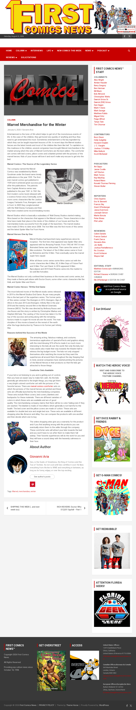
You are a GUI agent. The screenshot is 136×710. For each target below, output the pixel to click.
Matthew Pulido (100, 113)
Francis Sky (99, 204)
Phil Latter (98, 221)
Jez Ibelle (98, 245)
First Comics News (28, 705)
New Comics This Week (69, 50)
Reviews (10, 57)
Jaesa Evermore (101, 210)
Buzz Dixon (99, 137)
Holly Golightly (100, 140)
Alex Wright (99, 80)
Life (49, 50)
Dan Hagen (98, 105)
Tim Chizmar (99, 124)
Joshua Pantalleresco (103, 248)
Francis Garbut (100, 236)
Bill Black (98, 91)
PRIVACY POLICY (46, 705)
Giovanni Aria (27, 130)
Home (9, 50)
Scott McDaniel (100, 154)
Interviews (37, 50)
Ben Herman (99, 88)
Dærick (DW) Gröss (102, 102)
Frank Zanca (99, 239)
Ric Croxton (99, 250)
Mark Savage (99, 110)
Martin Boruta (100, 215)
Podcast (102, 50)
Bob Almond (99, 94)
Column (20, 50)
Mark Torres (99, 175)
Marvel (15, 491)
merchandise (24, 491)
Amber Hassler (100, 83)
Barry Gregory (100, 85)
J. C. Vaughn (99, 145)
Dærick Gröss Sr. (101, 99)
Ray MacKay (99, 178)
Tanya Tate (99, 122)
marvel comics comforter (42, 386)
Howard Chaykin (101, 143)
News (88, 50)
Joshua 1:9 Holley (101, 148)
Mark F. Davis (99, 108)
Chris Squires (100, 199)
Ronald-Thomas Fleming (104, 183)
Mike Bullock (99, 151)
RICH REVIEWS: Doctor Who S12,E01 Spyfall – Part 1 (69, 508)
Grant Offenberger (102, 207)
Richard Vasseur (101, 274)
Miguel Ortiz (99, 116)
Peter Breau (99, 218)
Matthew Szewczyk (102, 269)
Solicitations (28, 57)
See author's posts (42, 476)
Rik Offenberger (101, 280)
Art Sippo (98, 166)
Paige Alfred (99, 119)
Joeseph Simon (101, 213)
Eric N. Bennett (100, 201)
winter (33, 491)
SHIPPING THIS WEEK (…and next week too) (25, 508)
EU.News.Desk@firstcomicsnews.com (117, 693)
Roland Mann (99, 180)
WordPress (104, 705)
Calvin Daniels (100, 234)
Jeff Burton (99, 172)
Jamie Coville (100, 169)
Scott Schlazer (100, 253)
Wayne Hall (99, 256)
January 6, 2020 (14, 130)
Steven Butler (100, 186)
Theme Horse (72, 705)
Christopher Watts (102, 96)
